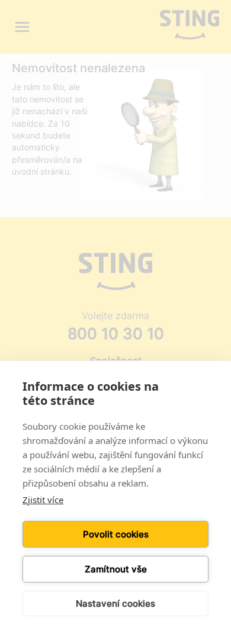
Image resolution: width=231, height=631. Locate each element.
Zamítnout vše (116, 569)
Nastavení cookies (115, 603)
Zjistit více (43, 500)
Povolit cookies (116, 534)
